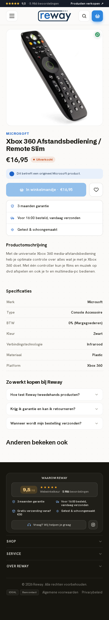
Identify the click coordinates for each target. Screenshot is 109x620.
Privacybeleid (92, 592)
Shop (11, 541)
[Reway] (54, 16)
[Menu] (12, 16)
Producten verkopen (87, 4)
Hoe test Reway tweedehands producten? (45, 394)
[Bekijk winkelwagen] (97, 16)
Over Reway (18, 566)
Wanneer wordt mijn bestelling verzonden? (45, 423)
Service (14, 554)
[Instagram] (93, 524)
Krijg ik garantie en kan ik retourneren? (42, 408)
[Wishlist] (96, 190)
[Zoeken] (84, 16)
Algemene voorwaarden (60, 592)
